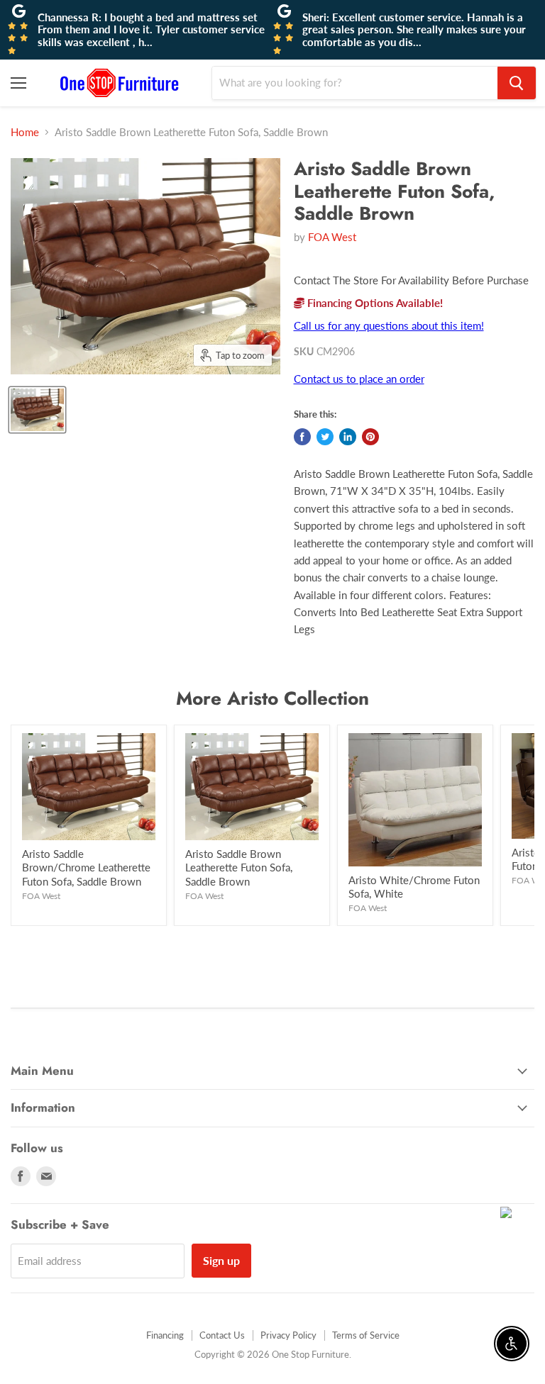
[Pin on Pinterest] (370, 436)
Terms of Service (366, 1335)
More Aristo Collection (272, 698)
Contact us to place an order (359, 378)
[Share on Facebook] (302, 436)
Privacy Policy (288, 1335)
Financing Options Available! (373, 302)
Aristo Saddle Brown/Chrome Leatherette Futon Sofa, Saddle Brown (86, 867)
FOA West (332, 236)
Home (25, 132)
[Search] (516, 83)
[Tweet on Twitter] (325, 436)
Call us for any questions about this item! (389, 325)
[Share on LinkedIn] (347, 436)
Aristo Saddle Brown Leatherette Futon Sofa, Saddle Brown (238, 867)
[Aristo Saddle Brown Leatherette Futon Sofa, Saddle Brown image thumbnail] (37, 409)
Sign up (221, 1260)
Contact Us (222, 1335)
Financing (165, 1335)
